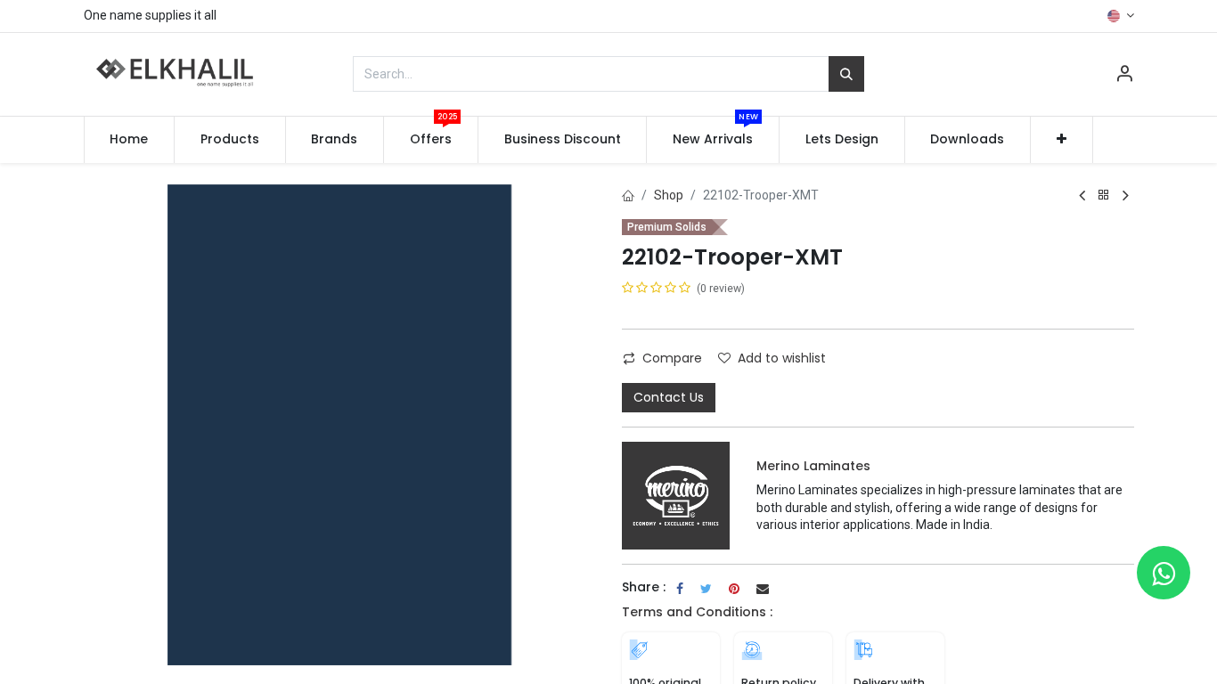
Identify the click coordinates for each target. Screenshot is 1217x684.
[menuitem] (130, 140)
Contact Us (668, 397)
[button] (1061, 140)
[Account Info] (1124, 76)
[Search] (846, 74)
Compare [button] (672, 358)
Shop (668, 195)
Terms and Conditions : (697, 612)
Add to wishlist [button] (782, 358)
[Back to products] (1104, 195)
